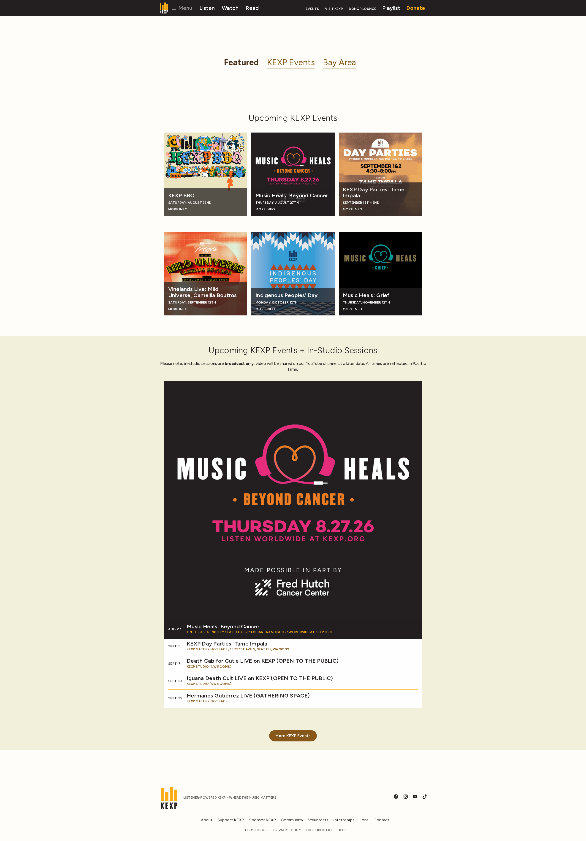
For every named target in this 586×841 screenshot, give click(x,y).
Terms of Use (256, 830)
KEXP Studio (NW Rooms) (209, 667)
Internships (343, 819)
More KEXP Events (293, 735)
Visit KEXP (334, 9)
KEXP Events (291, 62)
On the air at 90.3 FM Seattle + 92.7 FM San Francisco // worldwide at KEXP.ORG (259, 632)
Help (342, 830)
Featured (241, 62)
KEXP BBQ (181, 195)
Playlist (391, 8)
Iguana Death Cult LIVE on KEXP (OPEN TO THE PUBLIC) (260, 678)
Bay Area (339, 62)
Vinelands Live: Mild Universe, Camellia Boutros (202, 292)
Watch (230, 8)
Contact (381, 819)
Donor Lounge (362, 9)
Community (292, 819)
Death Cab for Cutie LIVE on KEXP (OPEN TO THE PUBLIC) (263, 661)
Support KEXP (230, 819)
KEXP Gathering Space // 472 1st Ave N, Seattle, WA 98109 (238, 649)
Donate (415, 8)
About (206, 819)
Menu (184, 8)
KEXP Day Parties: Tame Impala (374, 193)
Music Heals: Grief (366, 295)
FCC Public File (319, 830)
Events (312, 9)
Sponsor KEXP (262, 819)
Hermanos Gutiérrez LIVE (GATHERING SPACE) (248, 696)
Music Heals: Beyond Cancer (291, 195)
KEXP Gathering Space (207, 701)
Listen (207, 8)
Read (252, 8)
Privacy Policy (287, 830)
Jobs (364, 819)
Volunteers (318, 819)
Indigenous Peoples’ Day (286, 295)
